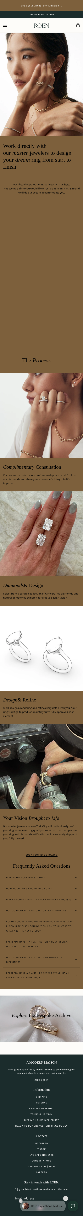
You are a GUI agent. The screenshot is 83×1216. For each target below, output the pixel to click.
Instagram (41, 1143)
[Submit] (65, 1198)
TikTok (41, 1149)
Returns (41, 1102)
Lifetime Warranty (41, 1108)
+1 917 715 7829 (66, 188)
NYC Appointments (42, 1155)
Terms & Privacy (41, 1114)
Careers (41, 1172)
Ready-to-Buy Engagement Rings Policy (41, 1125)
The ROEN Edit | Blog (41, 1166)
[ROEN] (41, 25)
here (66, 184)
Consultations (41, 1160)
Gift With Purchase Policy (41, 1120)
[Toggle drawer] (5, 25)
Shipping (41, 1097)
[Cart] (78, 25)
